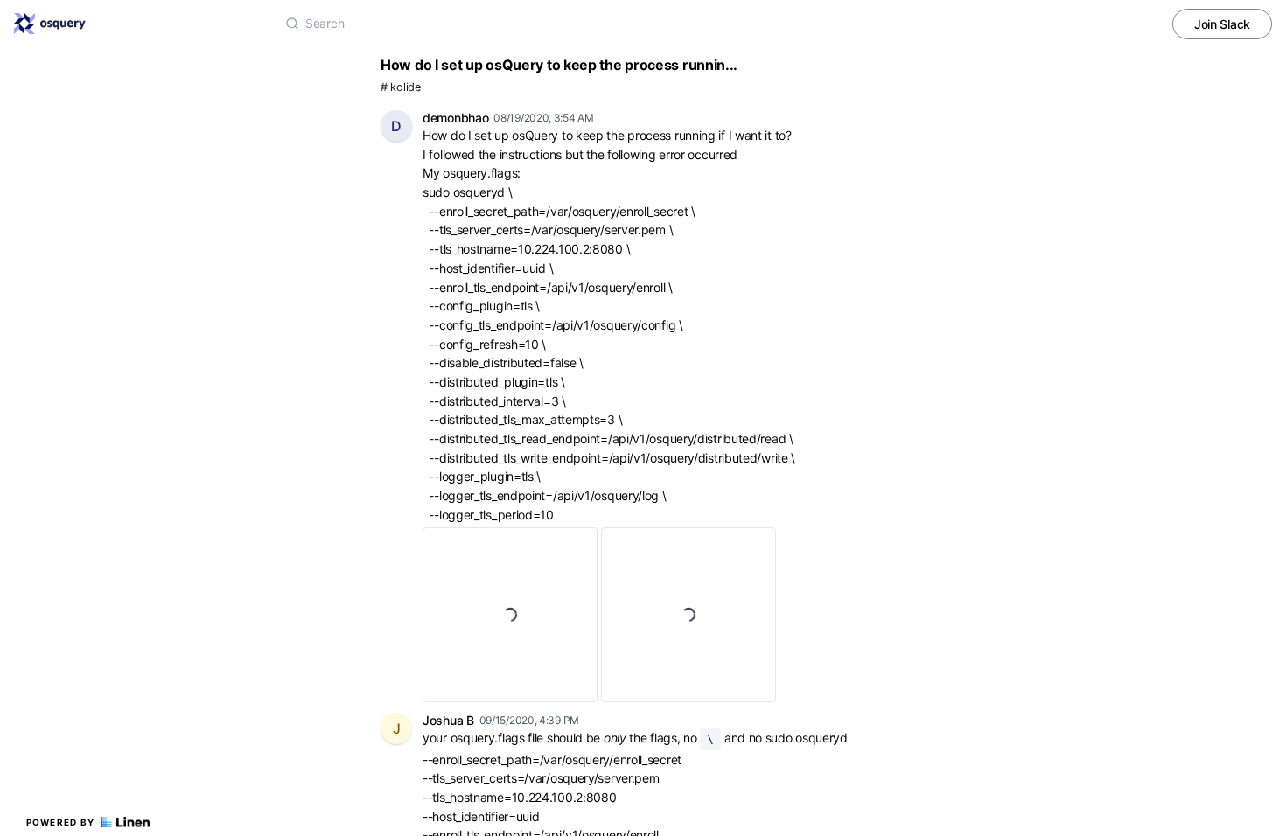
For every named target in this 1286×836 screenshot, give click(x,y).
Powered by (60, 822)
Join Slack (1222, 24)
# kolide (401, 87)
